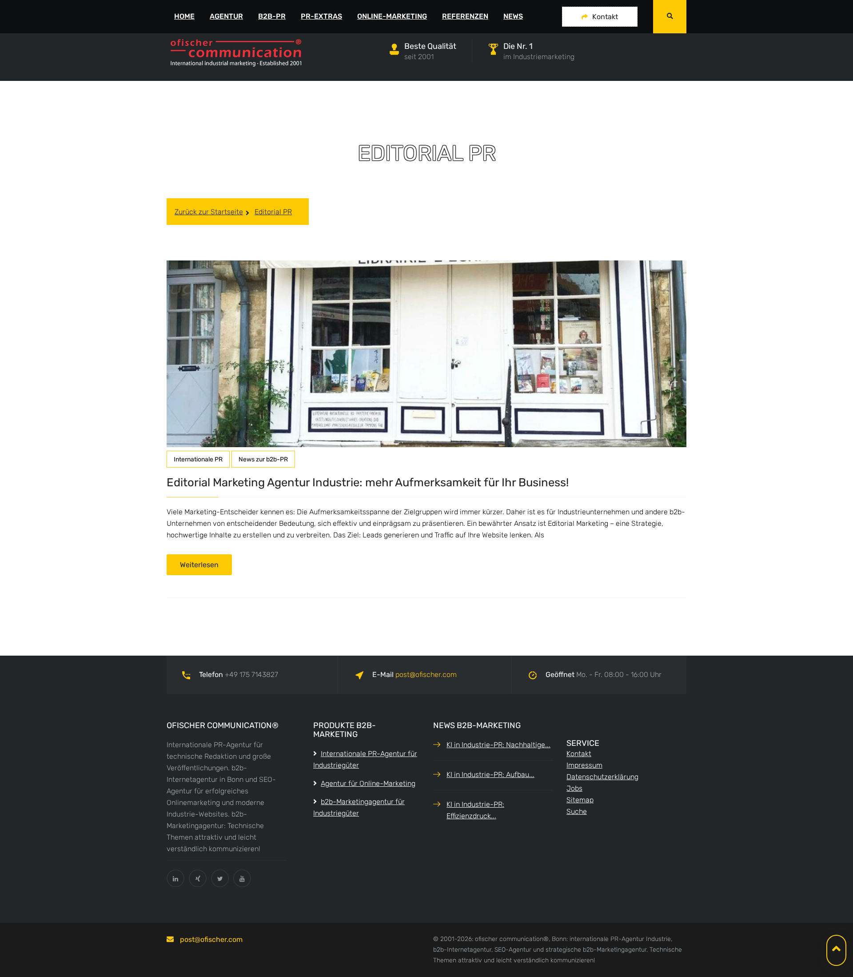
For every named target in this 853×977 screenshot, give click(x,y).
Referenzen (465, 16)
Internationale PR (198, 459)
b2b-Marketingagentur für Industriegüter (359, 807)
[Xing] (198, 878)
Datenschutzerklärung (602, 777)
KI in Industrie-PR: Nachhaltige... (498, 745)
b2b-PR (272, 16)
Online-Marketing (392, 16)
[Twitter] (220, 878)
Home (184, 16)
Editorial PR (273, 212)
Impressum (584, 765)
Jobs (574, 788)
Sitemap (580, 800)
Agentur (226, 16)
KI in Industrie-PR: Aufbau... (490, 774)
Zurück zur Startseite (209, 212)
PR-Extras (321, 16)
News (513, 16)
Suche (576, 811)
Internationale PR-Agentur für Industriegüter (365, 759)
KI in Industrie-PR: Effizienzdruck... (475, 810)
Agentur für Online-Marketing (368, 783)
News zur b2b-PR (263, 459)
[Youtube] (242, 878)
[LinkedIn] (175, 878)
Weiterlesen (199, 565)
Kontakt (605, 16)
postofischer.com (426, 674)
